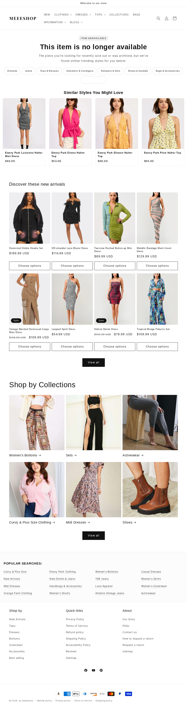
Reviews (71, 651)
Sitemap (71, 657)
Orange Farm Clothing (18, 593)
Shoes (127, 522)
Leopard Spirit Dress (63, 329)
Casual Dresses (151, 571)
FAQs (126, 625)
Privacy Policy (75, 619)
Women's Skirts (151, 578)
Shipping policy (104, 700)
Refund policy (75, 632)
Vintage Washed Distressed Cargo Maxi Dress (29, 331)
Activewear (131, 455)
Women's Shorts (59, 593)
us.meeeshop (26, 700)
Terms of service (83, 700)
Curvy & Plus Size (15, 571)
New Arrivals (12, 578)
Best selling (16, 657)
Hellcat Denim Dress (106, 329)
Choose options (29, 265)
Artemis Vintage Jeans (109, 593)
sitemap (128, 651)
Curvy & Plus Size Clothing (30, 522)
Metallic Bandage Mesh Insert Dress (154, 250)
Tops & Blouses (49, 70)
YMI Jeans (102, 578)
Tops (12, 625)
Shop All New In (93, 79)
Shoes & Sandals (138, 70)
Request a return (133, 644)
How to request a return (138, 638)
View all (93, 362)
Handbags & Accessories (65, 586)
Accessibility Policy (78, 644)
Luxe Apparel (103, 586)
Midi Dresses (76, 522)
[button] (62, 14)
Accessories (17, 651)
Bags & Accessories (168, 70)
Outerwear (16, 644)
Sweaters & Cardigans (79, 70)
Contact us (130, 632)
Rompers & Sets (110, 70)
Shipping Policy (76, 638)
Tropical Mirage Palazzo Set (153, 329)
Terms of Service (77, 625)
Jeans (28, 70)
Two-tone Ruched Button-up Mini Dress (113, 250)
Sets (69, 455)
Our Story (129, 619)
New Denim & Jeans (62, 578)
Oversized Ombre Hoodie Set (26, 248)
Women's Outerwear (154, 586)
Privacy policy (63, 700)
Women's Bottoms (23, 455)
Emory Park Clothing (62, 571)
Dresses (12, 70)
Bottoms (14, 638)
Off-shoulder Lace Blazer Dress (70, 248)
